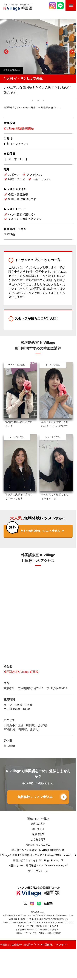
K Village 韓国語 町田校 (19, 128)
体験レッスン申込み (38, 819)
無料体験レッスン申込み (35, 797)
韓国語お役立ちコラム (38, 845)
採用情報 (37, 834)
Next (71, 51)
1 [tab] (33, 100)
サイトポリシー (36, 871)
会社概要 (37, 829)
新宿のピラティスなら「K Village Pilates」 (37, 860)
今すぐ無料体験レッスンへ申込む (40, 531)
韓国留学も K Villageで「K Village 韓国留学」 (37, 850)
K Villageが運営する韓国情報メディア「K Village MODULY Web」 (37, 855)
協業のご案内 (38, 824)
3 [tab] (43, 100)
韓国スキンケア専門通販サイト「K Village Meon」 (37, 865)
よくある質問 (38, 839)
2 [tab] (38, 100)
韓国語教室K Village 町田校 (21, 671)
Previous (5, 51)
